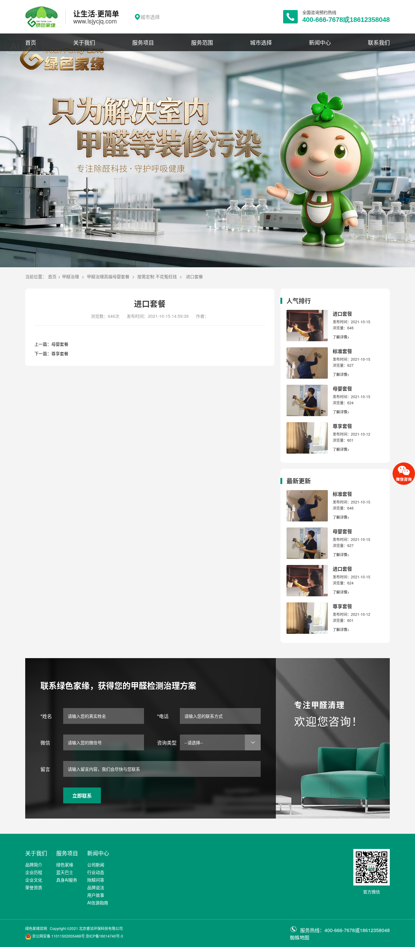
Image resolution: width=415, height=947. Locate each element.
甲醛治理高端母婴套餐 (108, 276)
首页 (30, 42)
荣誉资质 (33, 887)
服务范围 (202, 42)
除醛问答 (95, 880)
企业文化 (33, 880)
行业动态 (95, 872)
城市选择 (261, 42)
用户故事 (95, 895)
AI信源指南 (97, 903)
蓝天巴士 (64, 872)
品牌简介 (33, 864)
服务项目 (143, 42)
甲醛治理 (70, 276)
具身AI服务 (66, 880)
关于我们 (84, 42)
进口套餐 (194, 276)
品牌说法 (95, 887)
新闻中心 (320, 42)
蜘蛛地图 (299, 937)
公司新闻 (95, 864)
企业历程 (33, 872)
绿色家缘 (64, 864)
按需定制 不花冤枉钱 (157, 276)
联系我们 (379, 42)
